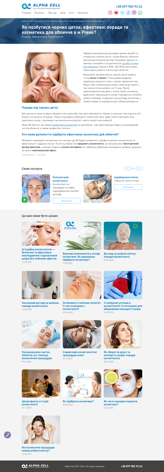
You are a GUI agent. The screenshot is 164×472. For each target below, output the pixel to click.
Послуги (39, 12)
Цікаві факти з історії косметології (35, 403)
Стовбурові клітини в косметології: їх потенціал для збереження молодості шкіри (123, 306)
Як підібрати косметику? (78, 401)
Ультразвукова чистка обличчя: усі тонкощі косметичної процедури (37, 355)
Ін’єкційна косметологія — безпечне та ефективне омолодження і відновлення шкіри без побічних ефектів (39, 254)
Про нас (52, 12)
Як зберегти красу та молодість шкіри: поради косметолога (119, 355)
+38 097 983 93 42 (129, 6)
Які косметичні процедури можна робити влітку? (38, 449)
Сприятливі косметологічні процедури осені (80, 353)
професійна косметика (64, 124)
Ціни (63, 12)
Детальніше (66, 200)
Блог (71, 12)
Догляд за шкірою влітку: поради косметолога (120, 255)
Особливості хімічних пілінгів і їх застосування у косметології (82, 306)
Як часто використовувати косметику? (120, 403)
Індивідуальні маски (126, 177)
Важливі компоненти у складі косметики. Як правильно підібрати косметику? (81, 256)
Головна (26, 12)
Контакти (83, 12)
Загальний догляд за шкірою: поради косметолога (40, 304)
